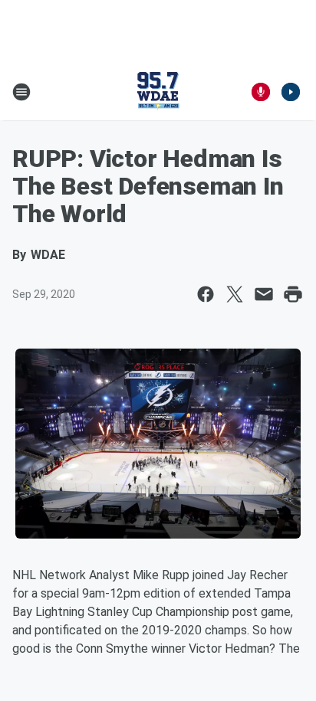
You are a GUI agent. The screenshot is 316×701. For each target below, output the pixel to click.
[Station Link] (158, 91)
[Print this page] (293, 294)
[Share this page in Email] (264, 294)
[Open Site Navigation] (21, 92)
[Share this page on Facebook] (205, 294)
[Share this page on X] (234, 294)
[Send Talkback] (261, 92)
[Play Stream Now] (290, 92)
